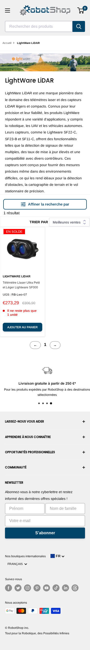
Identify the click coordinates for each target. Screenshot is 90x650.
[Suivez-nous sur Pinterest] (37, 587)
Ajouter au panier (22, 327)
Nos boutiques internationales (25, 556)
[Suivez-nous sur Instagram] (27, 587)
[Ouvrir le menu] (7, 10)
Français (16, 564)
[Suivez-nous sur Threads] (75, 587)
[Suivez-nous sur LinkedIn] (65, 587)
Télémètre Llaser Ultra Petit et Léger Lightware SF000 (21, 285)
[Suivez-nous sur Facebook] (8, 587)
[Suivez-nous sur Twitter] (18, 587)
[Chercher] (78, 26)
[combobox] (38, 26)
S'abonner (45, 533)
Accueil (6, 42)
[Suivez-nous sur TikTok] (56, 587)
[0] (81, 10)
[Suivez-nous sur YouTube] (46, 587)
